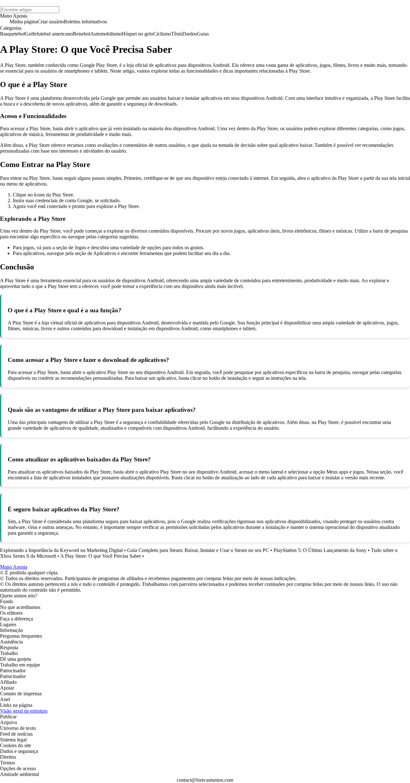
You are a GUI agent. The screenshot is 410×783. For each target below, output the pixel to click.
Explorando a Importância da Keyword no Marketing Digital (61, 550)
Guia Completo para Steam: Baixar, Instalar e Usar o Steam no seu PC (198, 550)
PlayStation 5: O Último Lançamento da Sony (320, 550)
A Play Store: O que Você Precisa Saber (100, 556)
